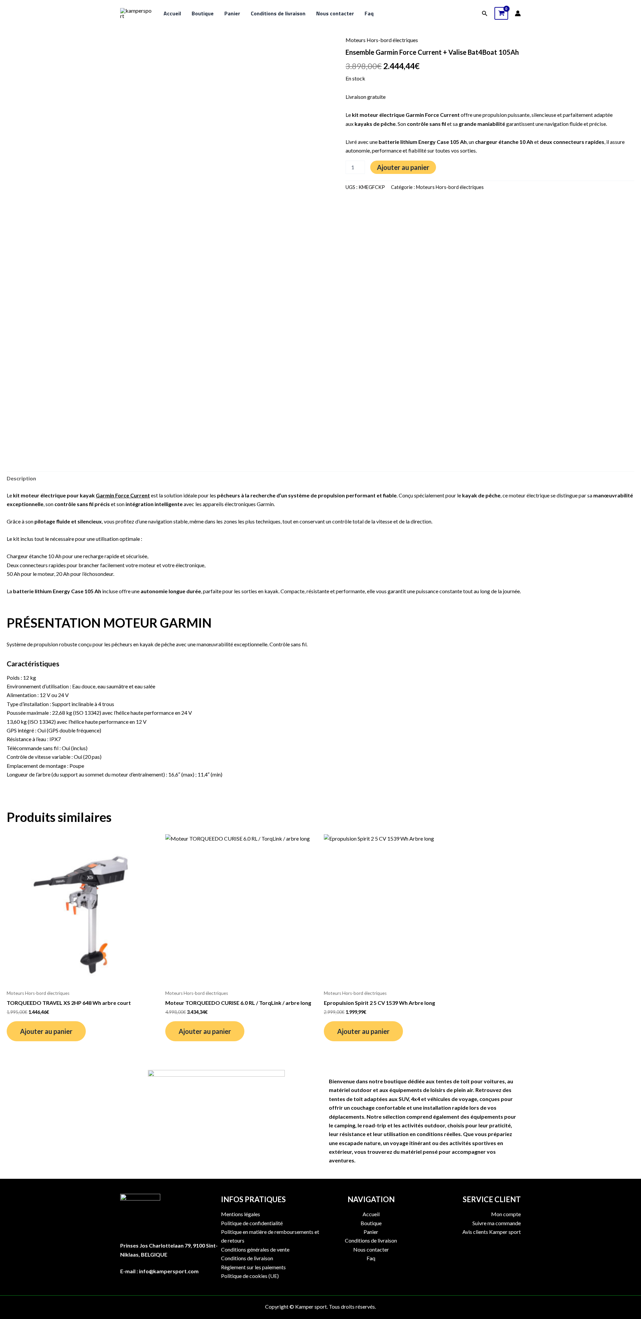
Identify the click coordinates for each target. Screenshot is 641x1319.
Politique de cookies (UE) (250, 1276)
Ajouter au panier (403, 167)
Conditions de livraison (278, 13)
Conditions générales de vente (255, 1249)
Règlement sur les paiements (253, 1267)
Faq (369, 13)
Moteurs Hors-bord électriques (382, 40)
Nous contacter (335, 13)
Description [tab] (21, 478)
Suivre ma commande (496, 1223)
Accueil (172, 13)
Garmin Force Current (123, 495)
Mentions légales (240, 1214)
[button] (485, 13)
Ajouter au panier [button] (46, 1031)
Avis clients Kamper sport (491, 1232)
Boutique (203, 13)
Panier (232, 13)
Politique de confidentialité (252, 1223)
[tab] (320, 719)
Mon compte (506, 1214)
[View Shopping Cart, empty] (501, 13)
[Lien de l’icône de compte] (518, 13)
